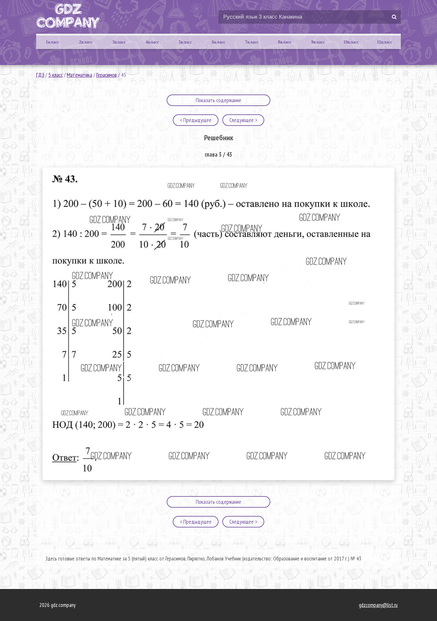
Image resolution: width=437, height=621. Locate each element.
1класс (52, 42)
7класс (251, 42)
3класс (119, 42)
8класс (284, 42)
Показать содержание (218, 100)
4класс (152, 42)
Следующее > (243, 120)
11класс (384, 42)
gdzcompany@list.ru (378, 605)
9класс (318, 42)
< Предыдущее (195, 120)
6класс (218, 42)
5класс (185, 42)
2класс (85, 42)
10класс (351, 42)
